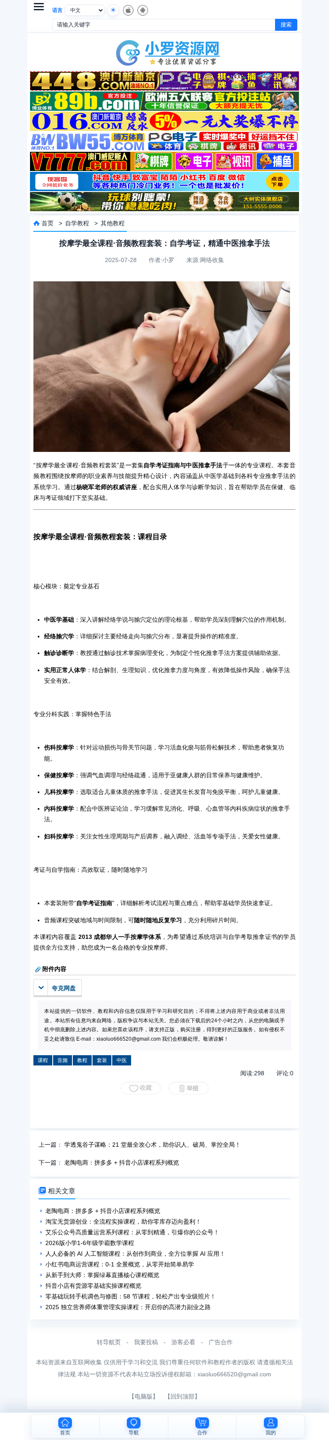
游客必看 (183, 1342)
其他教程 (113, 223)
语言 (57, 10)
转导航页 (109, 1342)
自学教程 (77, 223)
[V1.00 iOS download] (128, 10)
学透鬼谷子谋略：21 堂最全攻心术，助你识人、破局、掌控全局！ (152, 1144)
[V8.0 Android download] (142, 10)
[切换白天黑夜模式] (113, 10)
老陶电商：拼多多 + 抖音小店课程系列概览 (121, 1162)
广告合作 (221, 1342)
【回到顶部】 (182, 1396)
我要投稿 (146, 1342)
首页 (48, 223)
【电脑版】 (144, 1396)
